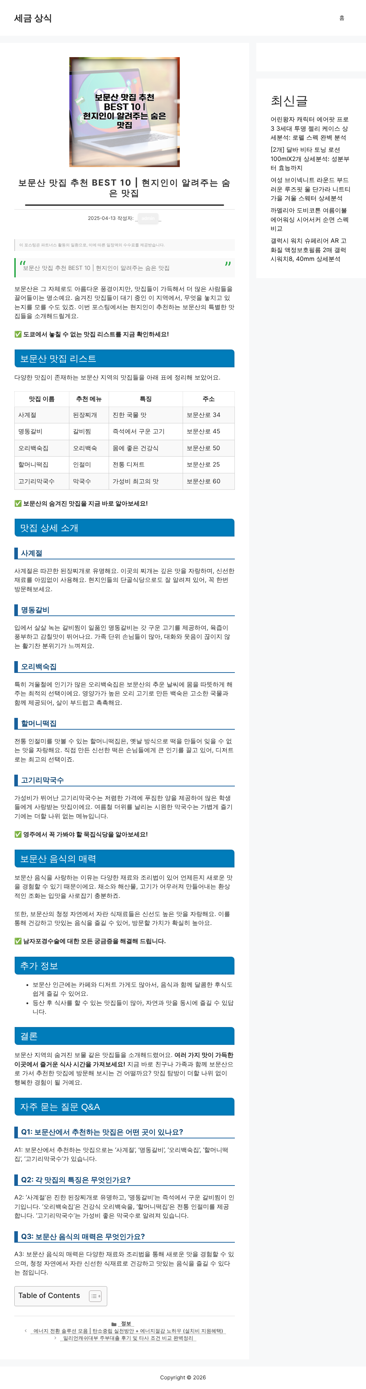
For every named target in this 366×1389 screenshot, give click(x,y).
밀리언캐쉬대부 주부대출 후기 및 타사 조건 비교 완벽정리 (128, 1338)
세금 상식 (33, 17)
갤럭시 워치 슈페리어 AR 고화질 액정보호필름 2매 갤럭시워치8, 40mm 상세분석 (309, 249)
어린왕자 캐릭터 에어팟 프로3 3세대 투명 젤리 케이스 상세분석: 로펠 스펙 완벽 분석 (310, 128)
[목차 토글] (92, 1296)
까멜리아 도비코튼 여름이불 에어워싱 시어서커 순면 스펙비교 (310, 219)
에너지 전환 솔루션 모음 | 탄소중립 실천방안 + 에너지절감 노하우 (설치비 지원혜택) (128, 1331)
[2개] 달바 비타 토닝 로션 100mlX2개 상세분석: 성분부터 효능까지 (310, 158)
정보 (126, 1323)
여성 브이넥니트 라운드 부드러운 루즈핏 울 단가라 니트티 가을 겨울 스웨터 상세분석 (311, 189)
